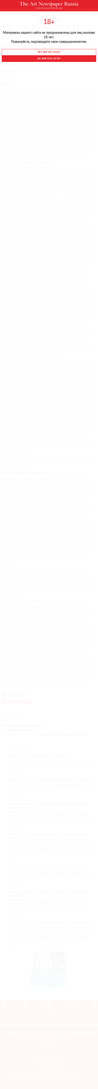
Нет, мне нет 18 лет (49, 52)
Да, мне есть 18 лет (49, 58)
